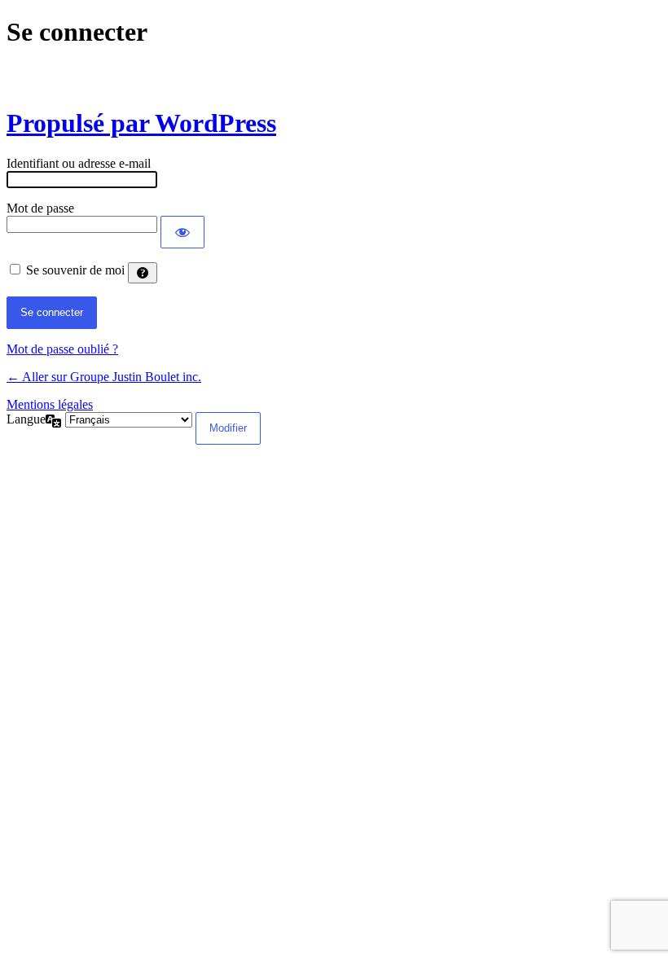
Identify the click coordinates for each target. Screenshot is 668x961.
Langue (26, 419)
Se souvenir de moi (75, 270)
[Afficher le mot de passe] (182, 232)
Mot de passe (40, 208)
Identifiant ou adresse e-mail (79, 163)
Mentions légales (50, 404)
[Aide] (142, 272)
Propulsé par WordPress (141, 123)
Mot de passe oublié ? (62, 349)
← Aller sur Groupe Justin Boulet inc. (104, 377)
